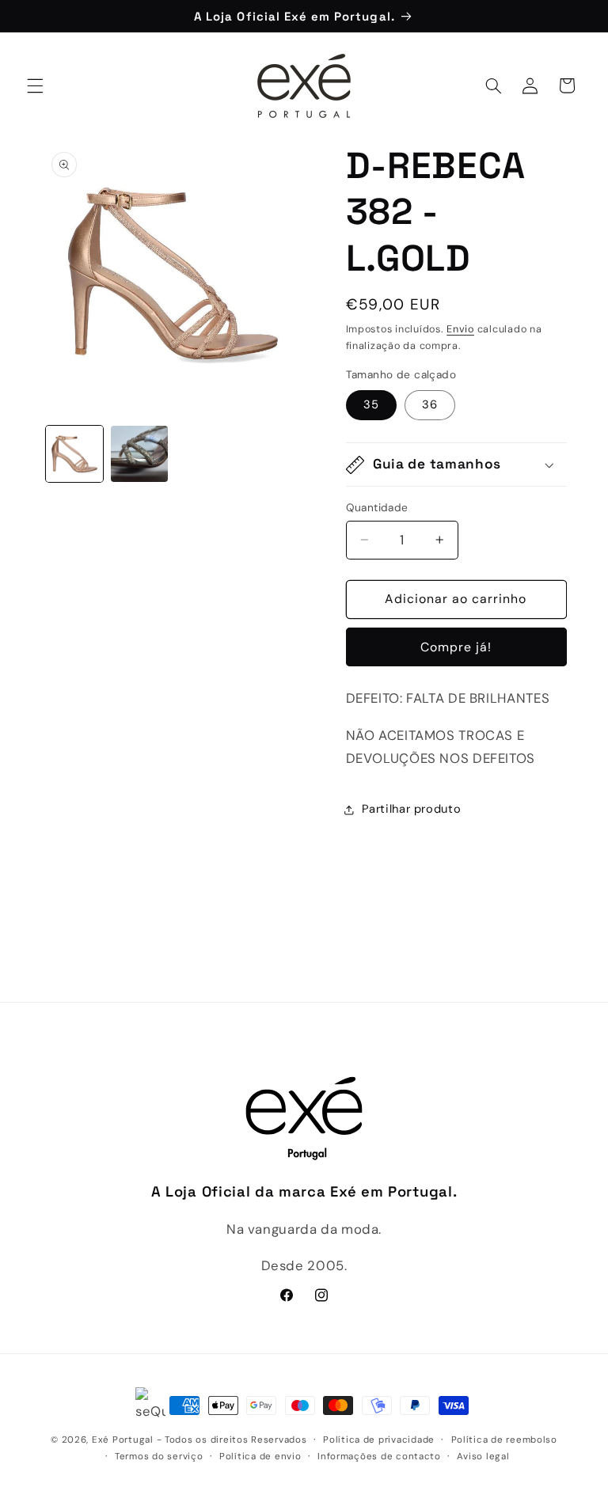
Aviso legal (483, 1456)
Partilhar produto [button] (412, 809)
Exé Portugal (123, 1440)
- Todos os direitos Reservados (232, 1440)
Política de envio (260, 1456)
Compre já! (456, 647)
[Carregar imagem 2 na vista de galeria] (139, 454)
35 (371, 404)
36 (430, 404)
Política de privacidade (379, 1440)
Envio (460, 329)
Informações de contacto (379, 1456)
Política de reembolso (504, 1440)
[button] (35, 85)
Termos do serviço (159, 1456)
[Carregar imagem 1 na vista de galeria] (74, 454)
